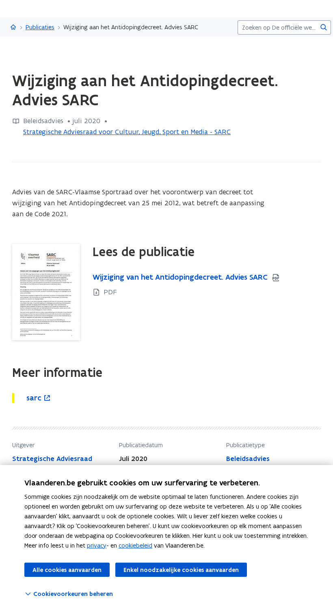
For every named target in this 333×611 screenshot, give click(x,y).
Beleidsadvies (248, 458)
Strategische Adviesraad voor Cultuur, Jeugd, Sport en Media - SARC (127, 131)
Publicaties (40, 27)
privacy (96, 545)
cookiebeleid (135, 545)
